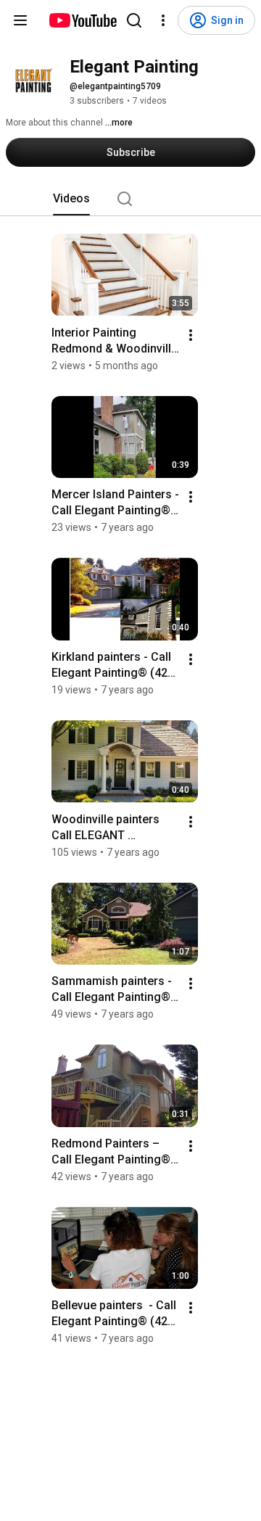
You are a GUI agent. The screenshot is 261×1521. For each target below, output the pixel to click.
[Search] (134, 20)
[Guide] (20, 20)
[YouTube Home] (82, 20)
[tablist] (130, 198)
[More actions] (190, 335)
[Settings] (163, 20)
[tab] (71, 198)
